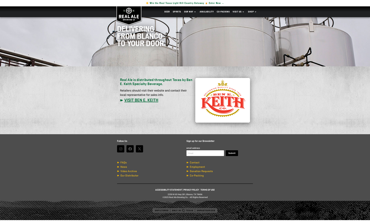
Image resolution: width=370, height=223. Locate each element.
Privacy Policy (191, 189)
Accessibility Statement (168, 189)
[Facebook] (130, 148)
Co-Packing (223, 12)
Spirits (177, 12)
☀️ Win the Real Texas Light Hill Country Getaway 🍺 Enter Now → (185, 3)
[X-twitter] (139, 148)
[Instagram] (120, 148)
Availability (207, 12)
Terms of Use (207, 189)
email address (193, 148)
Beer (167, 12)
